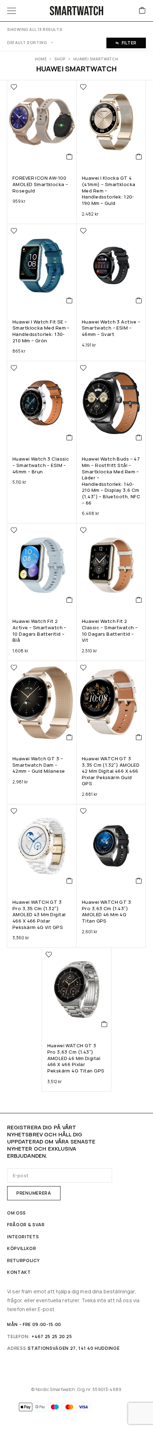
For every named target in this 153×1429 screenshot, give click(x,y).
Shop (59, 58)
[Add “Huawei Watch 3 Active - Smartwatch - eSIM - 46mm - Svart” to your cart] (139, 300)
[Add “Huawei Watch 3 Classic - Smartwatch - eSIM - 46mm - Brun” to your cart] (69, 437)
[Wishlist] (14, 87)
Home (41, 58)
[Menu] (11, 10)
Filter (129, 43)
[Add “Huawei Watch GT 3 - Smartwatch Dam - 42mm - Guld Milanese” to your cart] (69, 737)
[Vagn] (142, 11)
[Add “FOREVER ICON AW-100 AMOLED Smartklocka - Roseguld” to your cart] (69, 156)
